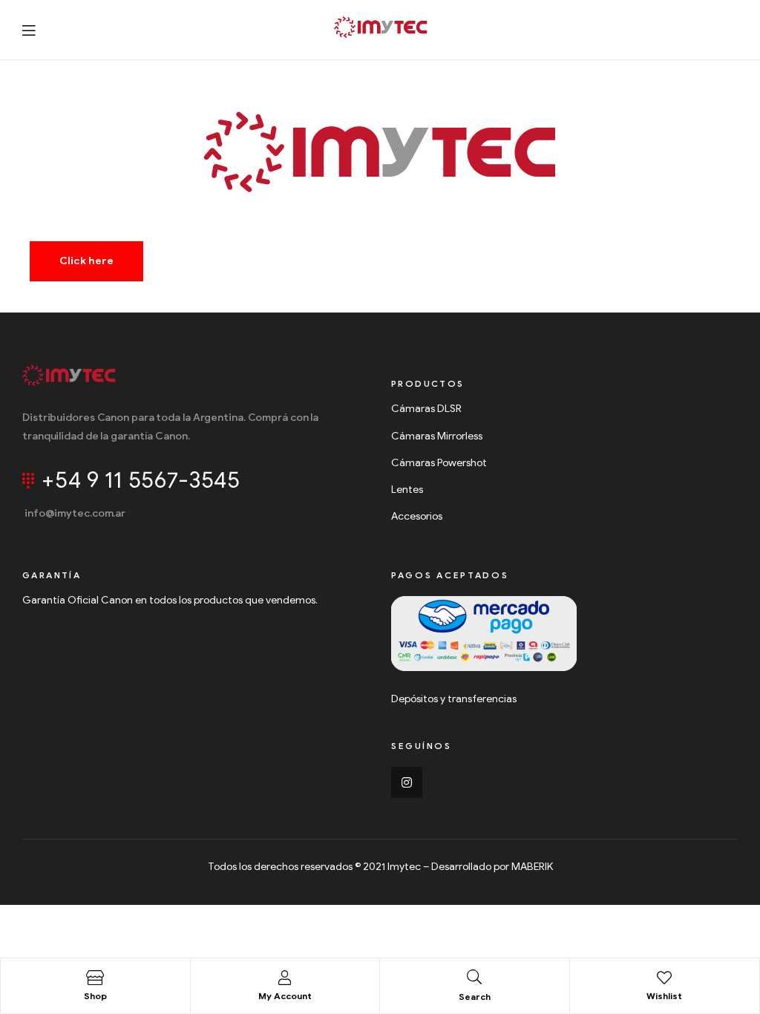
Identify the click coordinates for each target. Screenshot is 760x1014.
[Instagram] (406, 782)
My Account (285, 995)
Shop (95, 995)
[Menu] (28, 30)
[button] (86, 261)
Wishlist (664, 995)
